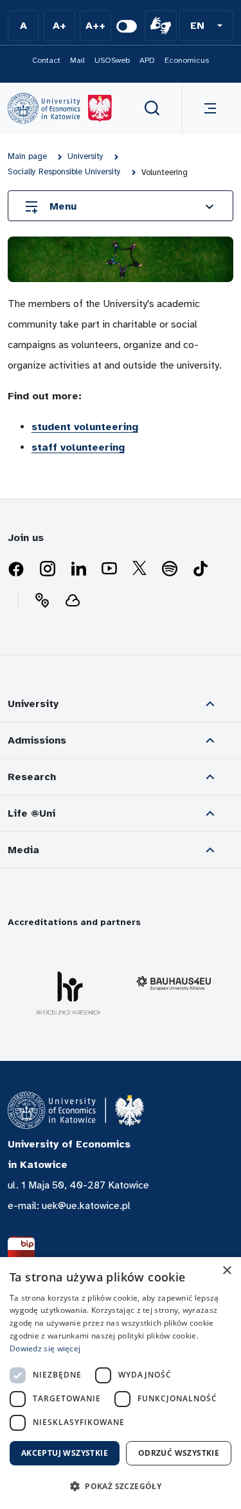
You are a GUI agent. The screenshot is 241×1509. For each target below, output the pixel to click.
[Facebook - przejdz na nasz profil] (16, 569)
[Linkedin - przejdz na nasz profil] (78, 569)
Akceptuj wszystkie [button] (64, 1452)
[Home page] (60, 108)
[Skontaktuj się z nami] (41, 600)
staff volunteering (78, 447)
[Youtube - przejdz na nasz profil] (109, 569)
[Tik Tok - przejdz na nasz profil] (200, 569)
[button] (206, 25)
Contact (46, 60)
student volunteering (84, 427)
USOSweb (112, 60)
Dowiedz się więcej (45, 1348)
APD (147, 60)
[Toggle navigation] (207, 108)
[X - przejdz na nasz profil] (139, 569)
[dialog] (120, 1383)
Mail (77, 60)
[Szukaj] (152, 108)
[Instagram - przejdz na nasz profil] (47, 569)
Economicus (187, 60)
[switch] (126, 26)
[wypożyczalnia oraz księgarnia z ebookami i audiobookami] (72, 600)
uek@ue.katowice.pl (86, 1205)
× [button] (226, 1271)
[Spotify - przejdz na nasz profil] (169, 569)
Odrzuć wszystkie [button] (178, 1452)
